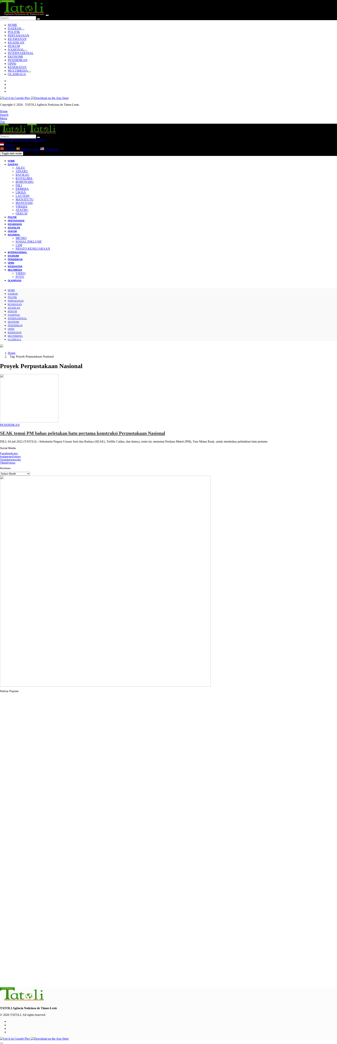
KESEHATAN (17, 67)
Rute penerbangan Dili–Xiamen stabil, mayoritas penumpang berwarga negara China (60, 979)
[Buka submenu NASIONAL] (25, 50)
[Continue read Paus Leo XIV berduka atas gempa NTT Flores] (22, 826)
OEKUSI (21, 213)
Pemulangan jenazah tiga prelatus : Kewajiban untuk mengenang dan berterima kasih (61, 884)
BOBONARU (25, 181)
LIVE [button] (40, 140)
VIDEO (21, 273)
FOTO (20, 276)
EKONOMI (15, 56)
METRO (21, 238)
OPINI (12, 63)
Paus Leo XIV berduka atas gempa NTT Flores (37, 836)
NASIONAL (16, 49)
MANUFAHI (24, 203)
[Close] (47, 15)
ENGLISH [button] (51, 149)
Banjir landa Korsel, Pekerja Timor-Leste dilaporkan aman (43, 787)
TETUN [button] (10, 149)
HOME (12, 25)
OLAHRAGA (17, 74)
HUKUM (14, 46)
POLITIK (14, 32)
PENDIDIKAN (17, 60)
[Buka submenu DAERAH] (22, 29)
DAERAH (14, 28)
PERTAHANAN (18, 35)
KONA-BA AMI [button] (25, 140)
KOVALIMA (24, 178)
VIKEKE (21, 206)
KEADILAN (16, 42)
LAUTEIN (22, 196)
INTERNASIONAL (21, 53)
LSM (19, 245)
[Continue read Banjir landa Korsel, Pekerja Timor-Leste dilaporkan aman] (71, 776)
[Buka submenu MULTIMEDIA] (29, 71)
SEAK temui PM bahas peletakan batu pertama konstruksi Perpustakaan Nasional (82, 433)
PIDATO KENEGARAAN (33, 248)
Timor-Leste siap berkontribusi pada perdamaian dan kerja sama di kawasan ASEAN (60, 932)
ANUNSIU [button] (7, 140)
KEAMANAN (17, 39)
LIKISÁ (21, 192)
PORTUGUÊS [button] (30, 149)
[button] (4, 111)
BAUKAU (22, 174)
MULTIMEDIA (18, 70)
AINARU (22, 171)
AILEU (20, 167)
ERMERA (22, 189)
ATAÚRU (22, 210)
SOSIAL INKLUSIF (29, 241)
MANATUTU (25, 199)
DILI (19, 185)
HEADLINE (14, 876)
